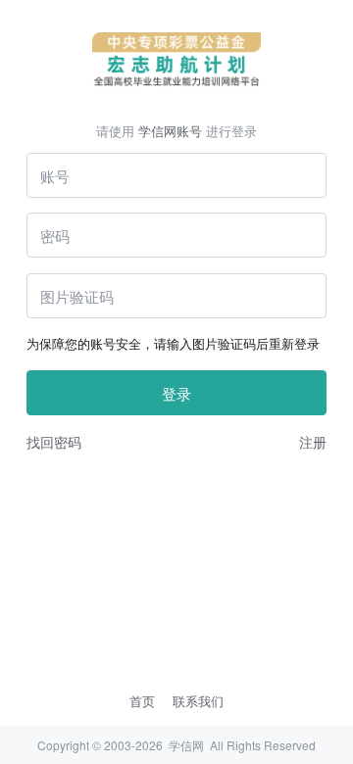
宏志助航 (177, 60)
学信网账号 (170, 130)
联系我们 (198, 701)
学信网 (186, 745)
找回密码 (53, 442)
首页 (142, 701)
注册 (313, 442)
